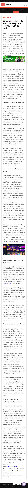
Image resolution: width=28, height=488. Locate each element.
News (8, 9)
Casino (10, 12)
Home (3, 9)
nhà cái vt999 (8, 283)
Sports (4, 12)
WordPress (14, 486)
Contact (16, 12)
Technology (22, 9)
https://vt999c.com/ (13, 466)
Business (14, 9)
